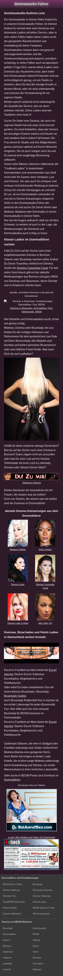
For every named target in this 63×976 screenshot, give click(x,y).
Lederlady (7, 963)
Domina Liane (17, 584)
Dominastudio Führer (32, 4)
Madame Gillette (18, 549)
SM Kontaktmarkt (41, 913)
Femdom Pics (9, 896)
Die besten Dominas (42, 890)
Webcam (37, 969)
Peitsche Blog (9, 908)
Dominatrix (38, 963)
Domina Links (39, 902)
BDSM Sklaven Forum (44, 908)
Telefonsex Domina (31, 482)
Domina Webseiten (12, 913)
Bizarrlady (38, 884)
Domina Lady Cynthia (17, 623)
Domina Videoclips (42, 896)
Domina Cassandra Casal (32, 268)
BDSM (36, 934)
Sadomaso (8, 951)
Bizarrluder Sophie (15, 695)
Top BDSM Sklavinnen (14, 902)
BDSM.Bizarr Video (12, 884)
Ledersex (7, 957)
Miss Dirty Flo (45, 623)
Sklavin (6, 940)
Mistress (7, 946)
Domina (36, 940)
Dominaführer (12, 779)
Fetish (36, 946)
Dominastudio (39, 928)
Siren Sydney (45, 549)
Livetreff (7, 969)
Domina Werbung (11, 890)
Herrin (35, 951)
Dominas (37, 957)
